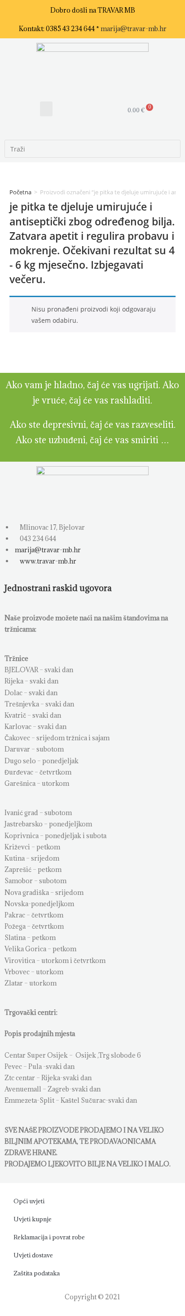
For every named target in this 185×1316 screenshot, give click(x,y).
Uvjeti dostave (33, 1255)
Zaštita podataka (36, 1273)
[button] (46, 108)
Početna (20, 192)
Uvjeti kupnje (32, 1219)
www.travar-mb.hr (47, 561)
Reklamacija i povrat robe (49, 1237)
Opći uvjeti (28, 1201)
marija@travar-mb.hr (134, 28)
